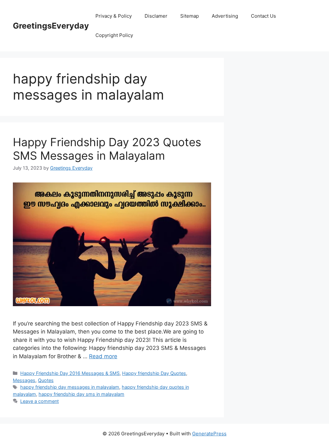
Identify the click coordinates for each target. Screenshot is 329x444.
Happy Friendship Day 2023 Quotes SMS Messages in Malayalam (107, 148)
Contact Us (263, 16)
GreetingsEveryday (51, 26)
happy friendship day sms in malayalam (81, 394)
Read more (103, 356)
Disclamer (156, 16)
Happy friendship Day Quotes (154, 373)
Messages (24, 380)
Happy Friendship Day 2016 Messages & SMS (70, 373)
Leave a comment (39, 401)
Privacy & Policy (113, 16)
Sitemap (189, 16)
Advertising (225, 16)
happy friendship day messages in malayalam (69, 387)
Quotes (46, 380)
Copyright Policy (114, 35)
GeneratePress (209, 434)
